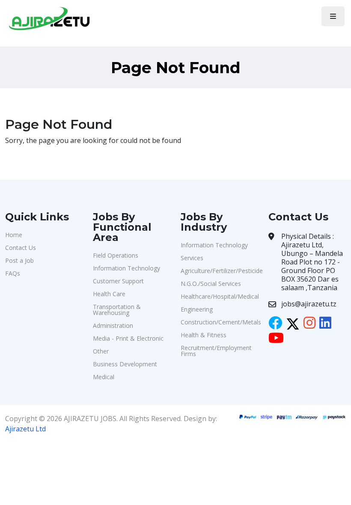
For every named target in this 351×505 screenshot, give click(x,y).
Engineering (197, 309)
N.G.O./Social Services (211, 283)
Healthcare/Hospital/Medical (219, 296)
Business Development (125, 364)
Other (101, 351)
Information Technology (126, 268)
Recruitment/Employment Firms (216, 351)
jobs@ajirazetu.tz (308, 304)
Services (192, 258)
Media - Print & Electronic (128, 338)
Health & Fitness (203, 335)
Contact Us (20, 248)
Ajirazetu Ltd (25, 429)
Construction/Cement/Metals (219, 322)
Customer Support (118, 281)
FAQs (12, 273)
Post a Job (19, 260)
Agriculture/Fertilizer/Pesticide (219, 271)
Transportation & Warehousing (117, 310)
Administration (113, 325)
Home (13, 235)
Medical (103, 377)
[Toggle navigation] (333, 16)
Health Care (109, 294)
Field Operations (115, 255)
